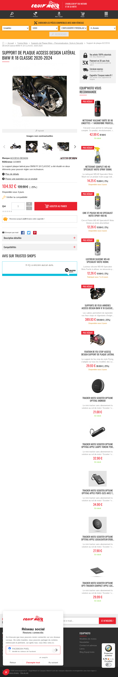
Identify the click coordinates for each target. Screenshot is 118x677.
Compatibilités (10, 247)
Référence (7, 162)
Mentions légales (13, 673)
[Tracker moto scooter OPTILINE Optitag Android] (97, 386)
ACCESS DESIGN (19, 158)
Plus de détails (12, 174)
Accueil (3, 43)
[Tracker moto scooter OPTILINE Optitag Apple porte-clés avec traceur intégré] (97, 479)
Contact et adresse (88, 645)
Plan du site (24, 673)
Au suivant (53, 662)
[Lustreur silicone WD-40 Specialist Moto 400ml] (97, 247)
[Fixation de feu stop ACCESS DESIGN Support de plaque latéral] (97, 340)
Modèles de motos (88, 639)
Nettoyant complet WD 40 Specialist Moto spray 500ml (98, 168)
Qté (4, 206)
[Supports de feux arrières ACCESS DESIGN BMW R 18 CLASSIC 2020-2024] (97, 294)
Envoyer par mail (11, 233)
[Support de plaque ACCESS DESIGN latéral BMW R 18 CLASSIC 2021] (16, 147)
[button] (6, 672)
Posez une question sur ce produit (21, 179)
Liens (82, 649)
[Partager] (22, 233)
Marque (6, 158)
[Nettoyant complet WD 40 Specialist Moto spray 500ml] (97, 155)
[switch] (108, 664)
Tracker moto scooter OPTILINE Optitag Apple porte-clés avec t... (98, 492)
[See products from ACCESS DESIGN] (68, 158)
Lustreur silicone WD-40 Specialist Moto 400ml (98, 261)
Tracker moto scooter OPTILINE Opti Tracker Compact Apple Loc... (97, 584)
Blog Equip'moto (87, 652)
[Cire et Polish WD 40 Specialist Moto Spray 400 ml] (97, 201)
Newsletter (84, 642)
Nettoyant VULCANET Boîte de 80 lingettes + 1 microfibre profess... (97, 122)
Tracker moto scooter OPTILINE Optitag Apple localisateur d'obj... (97, 538)
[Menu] (113, 645)
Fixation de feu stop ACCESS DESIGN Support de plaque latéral (97, 353)
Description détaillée (12, 238)
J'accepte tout (33, 662)
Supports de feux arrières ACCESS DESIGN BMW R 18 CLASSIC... (98, 307)
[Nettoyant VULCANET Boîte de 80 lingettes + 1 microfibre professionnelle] (97, 109)
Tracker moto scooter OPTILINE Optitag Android (97, 399)
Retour (13, 662)
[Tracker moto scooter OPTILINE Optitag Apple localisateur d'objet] (97, 525)
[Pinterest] (35, 233)
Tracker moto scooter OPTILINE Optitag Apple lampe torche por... (97, 446)
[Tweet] (29, 233)
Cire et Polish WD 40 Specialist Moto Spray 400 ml (98, 214)
